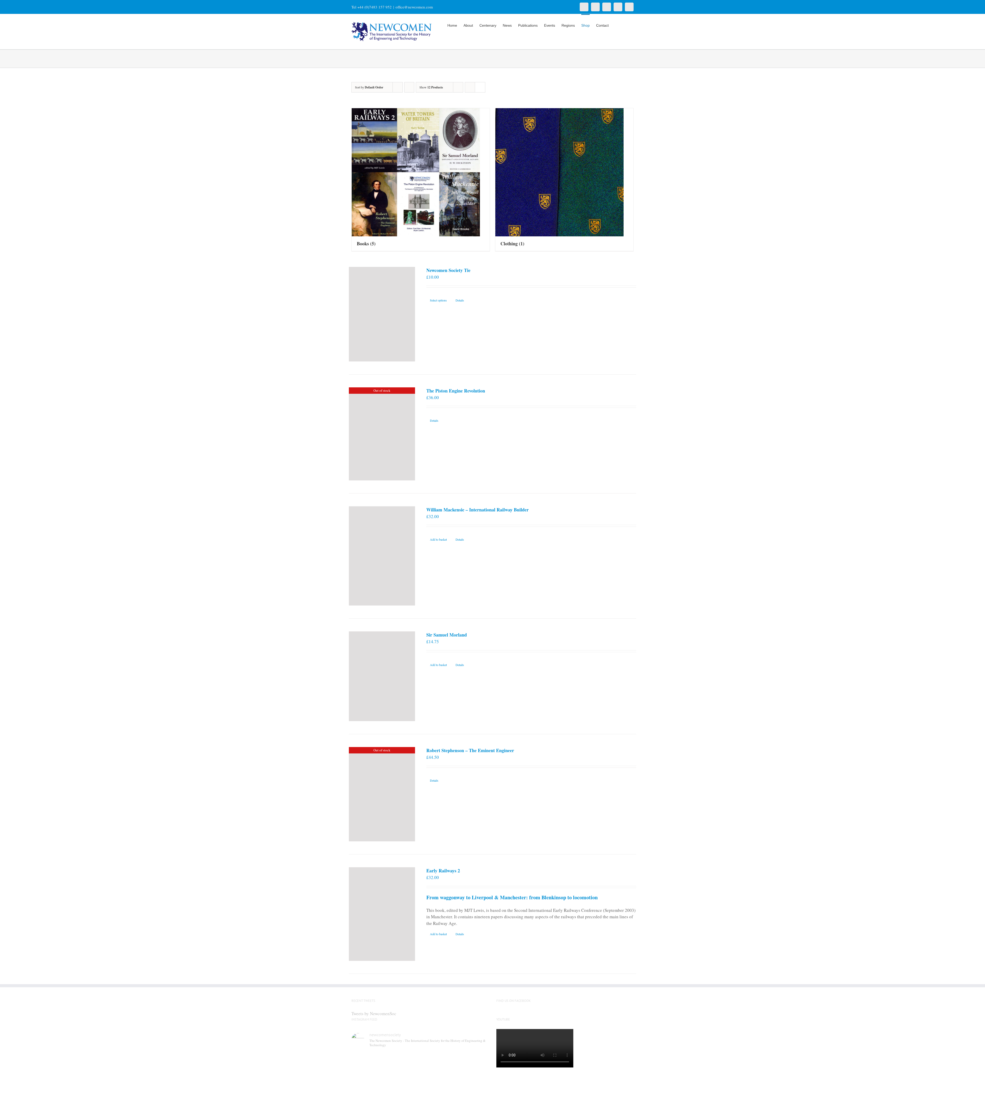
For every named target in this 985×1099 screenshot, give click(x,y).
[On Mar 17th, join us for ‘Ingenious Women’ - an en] (472, 1083)
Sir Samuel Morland (446, 634)
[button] (625, 25)
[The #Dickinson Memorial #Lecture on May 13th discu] (402, 1062)
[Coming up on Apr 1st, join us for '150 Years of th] (402, 1083)
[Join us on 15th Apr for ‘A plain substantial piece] (367, 1083)
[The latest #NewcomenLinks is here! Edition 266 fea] (367, 1062)
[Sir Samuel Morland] (382, 676)
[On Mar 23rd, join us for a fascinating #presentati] (437, 1083)
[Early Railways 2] (382, 914)
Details (460, 300)
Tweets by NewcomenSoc (373, 1013)
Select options (438, 300)
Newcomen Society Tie (448, 270)
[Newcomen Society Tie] (382, 314)
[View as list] (480, 87)
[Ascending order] (409, 87)
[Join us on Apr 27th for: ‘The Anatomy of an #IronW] (437, 1062)
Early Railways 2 (443, 870)
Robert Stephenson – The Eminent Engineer (470, 750)
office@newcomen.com (414, 6)
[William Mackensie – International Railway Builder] (382, 556)
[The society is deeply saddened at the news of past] (472, 1062)
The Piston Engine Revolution (455, 390)
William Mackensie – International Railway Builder (477, 509)
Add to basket (438, 539)
